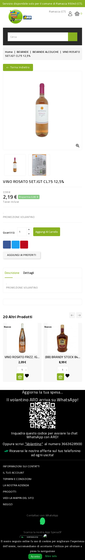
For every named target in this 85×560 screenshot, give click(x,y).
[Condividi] (7, 245)
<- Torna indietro (18, 67)
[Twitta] (16, 245)
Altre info (51, 556)
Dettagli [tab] (28, 273)
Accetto (35, 556)
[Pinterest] (24, 245)
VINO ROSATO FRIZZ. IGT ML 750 (27, 357)
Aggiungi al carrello (46, 231)
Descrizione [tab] (12, 273)
